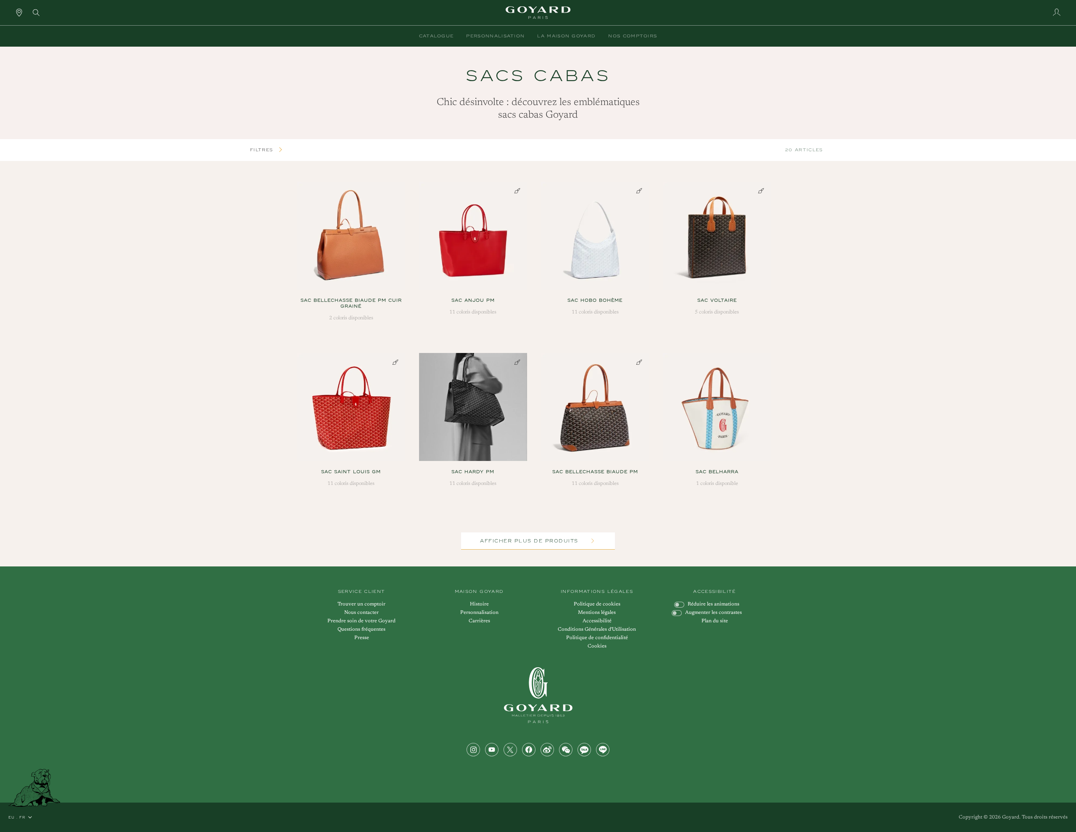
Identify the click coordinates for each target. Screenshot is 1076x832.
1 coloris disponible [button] (717, 483)
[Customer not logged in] (1056, 12)
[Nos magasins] (19, 12)
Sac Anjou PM (473, 300)
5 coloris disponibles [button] (717, 312)
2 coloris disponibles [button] (351, 318)
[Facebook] (528, 749)
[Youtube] (491, 749)
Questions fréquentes (361, 629)
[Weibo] (547, 749)
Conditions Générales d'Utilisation (597, 629)
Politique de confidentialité (597, 637)
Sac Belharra (717, 471)
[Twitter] (510, 749)
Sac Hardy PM (472, 471)
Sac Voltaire (717, 300)
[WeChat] (565, 749)
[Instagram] (473, 749)
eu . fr (17, 817)
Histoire (479, 604)
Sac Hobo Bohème (594, 300)
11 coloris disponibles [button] (472, 312)
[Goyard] (538, 695)
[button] (436, 36)
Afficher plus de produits (530, 540)
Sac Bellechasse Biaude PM (595, 471)
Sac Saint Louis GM (351, 471)
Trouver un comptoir (361, 604)
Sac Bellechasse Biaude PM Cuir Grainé (351, 303)
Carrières (479, 621)
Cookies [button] (597, 646)
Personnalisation (479, 612)
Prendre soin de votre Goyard (361, 621)
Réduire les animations (713, 604)
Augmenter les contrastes (713, 612)
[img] (36, 11)
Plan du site (715, 621)
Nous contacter (361, 612)
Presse (361, 637)
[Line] (602, 749)
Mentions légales (597, 612)
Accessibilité (597, 621)
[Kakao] (584, 749)
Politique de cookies (597, 604)
